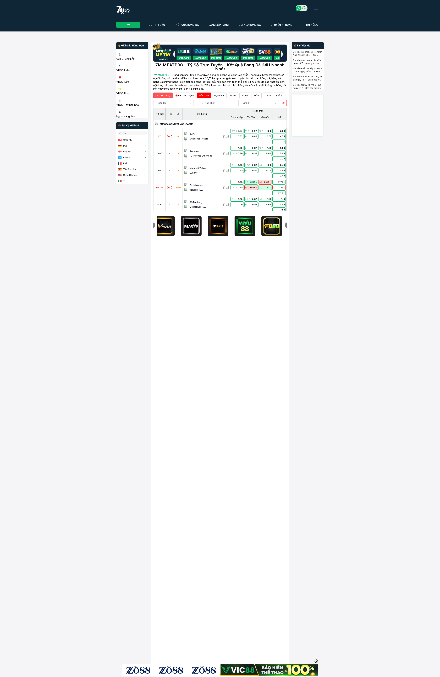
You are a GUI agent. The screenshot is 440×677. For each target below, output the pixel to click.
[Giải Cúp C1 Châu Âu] (132, 50)
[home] (133, 10)
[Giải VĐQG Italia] (132, 62)
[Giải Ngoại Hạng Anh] (132, 108)
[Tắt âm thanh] (284, 103)
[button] (173, 54)
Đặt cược (184, 57)
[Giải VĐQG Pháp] (132, 85)
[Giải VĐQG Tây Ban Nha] (132, 96)
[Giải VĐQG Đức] (132, 73)
